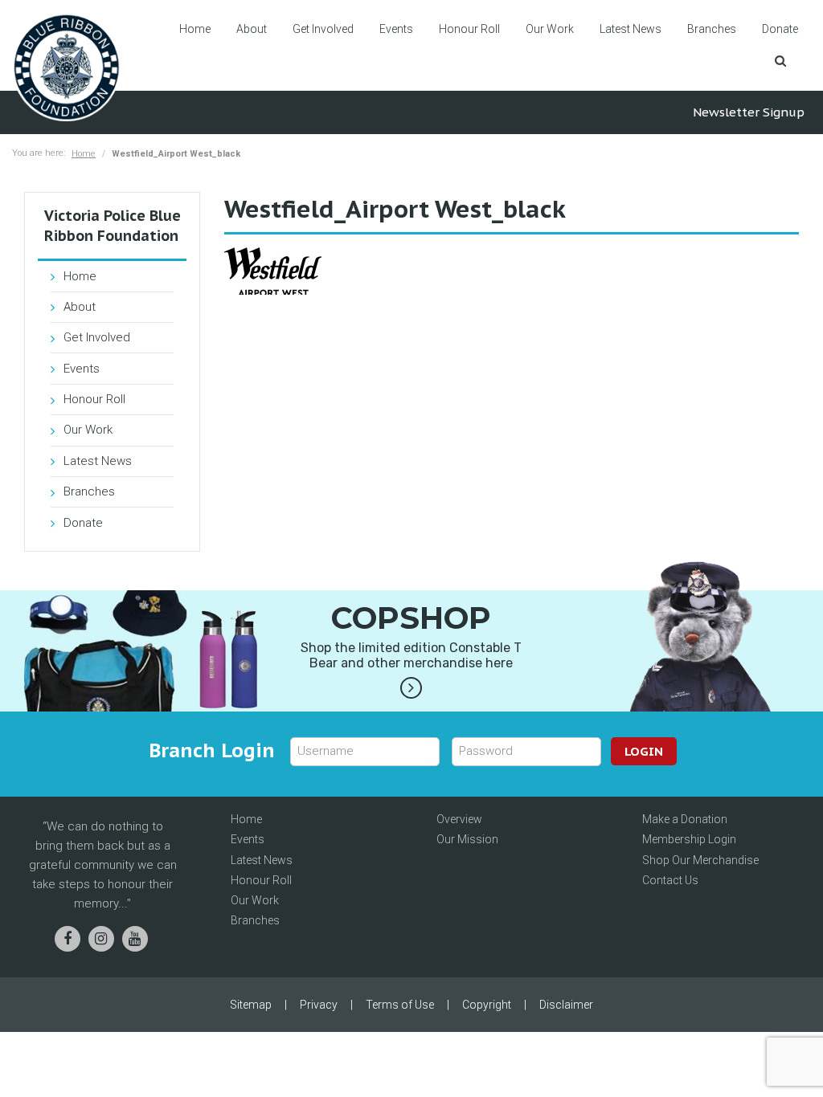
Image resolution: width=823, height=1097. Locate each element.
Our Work (550, 28)
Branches (711, 28)
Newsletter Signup (749, 112)
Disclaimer (566, 1004)
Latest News (630, 28)
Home (195, 28)
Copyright (486, 1004)
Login (643, 751)
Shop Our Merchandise (700, 860)
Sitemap (251, 1004)
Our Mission (467, 839)
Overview (459, 819)
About (251, 28)
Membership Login (689, 839)
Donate (780, 28)
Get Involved (323, 28)
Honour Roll (469, 28)
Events (396, 28)
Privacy (319, 1004)
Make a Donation (684, 819)
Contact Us (670, 880)
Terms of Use (400, 1004)
